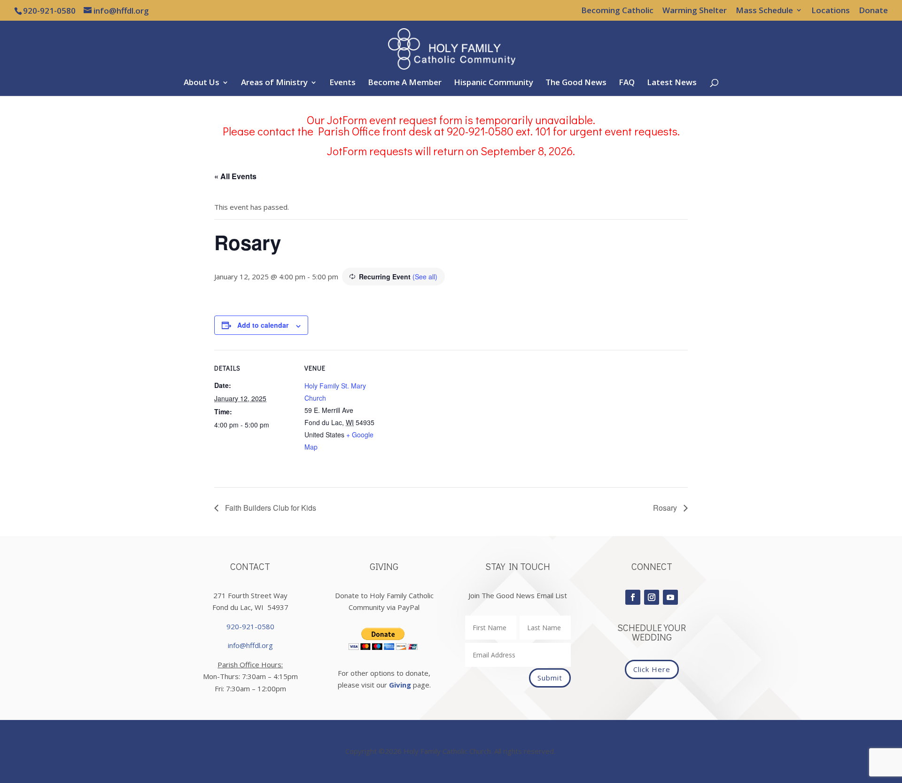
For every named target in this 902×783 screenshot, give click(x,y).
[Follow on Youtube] (670, 597)
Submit (549, 677)
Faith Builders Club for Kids (269, 507)
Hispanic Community (493, 83)
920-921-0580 (250, 626)
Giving (400, 684)
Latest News (672, 83)
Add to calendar (262, 325)
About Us (201, 83)
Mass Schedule (764, 11)
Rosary (666, 507)
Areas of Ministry (274, 83)
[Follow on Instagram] (651, 597)
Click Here (651, 669)
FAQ (627, 83)
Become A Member (405, 83)
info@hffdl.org (250, 645)
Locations (830, 11)
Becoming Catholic (617, 11)
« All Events (235, 176)
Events (342, 83)
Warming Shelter (694, 11)
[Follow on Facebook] (632, 597)
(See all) (424, 276)
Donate (873, 11)
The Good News (576, 83)
